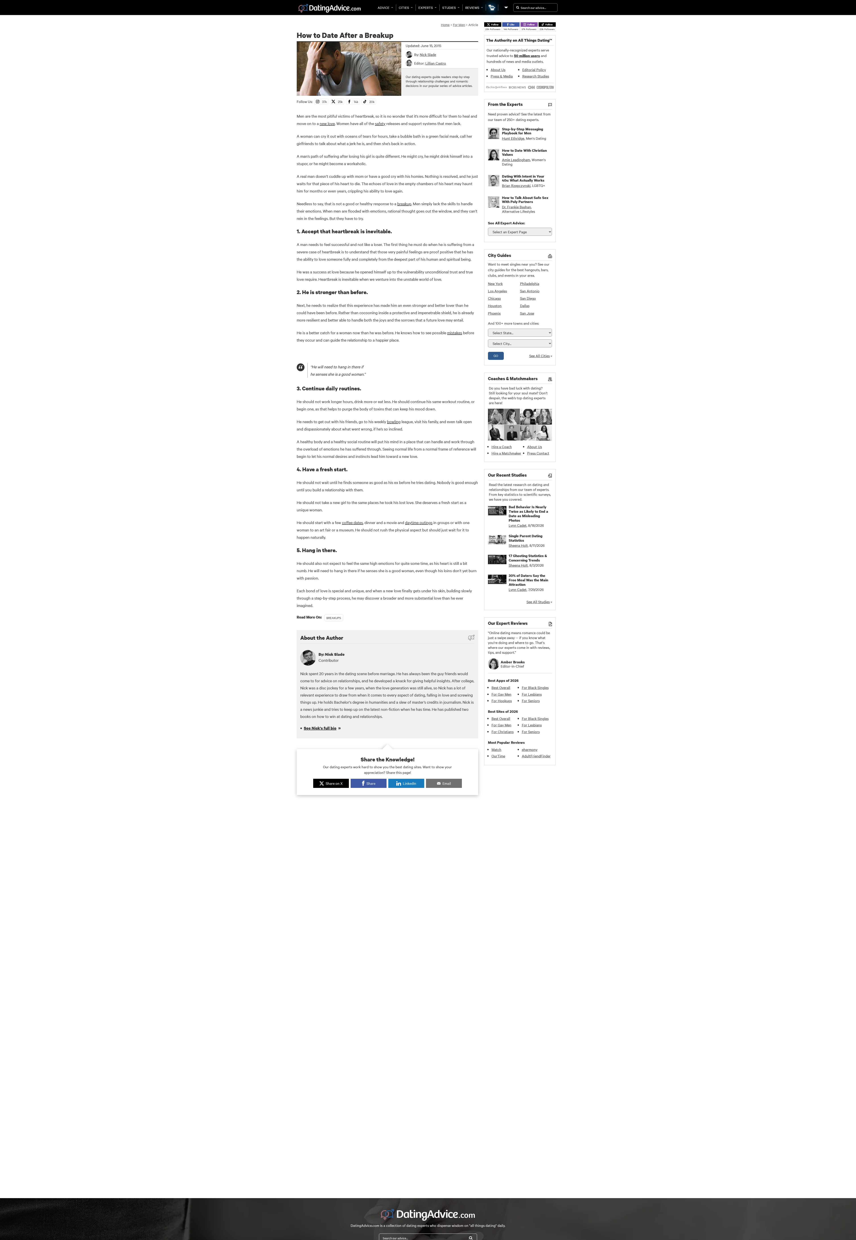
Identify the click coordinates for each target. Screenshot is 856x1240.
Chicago (494, 298)
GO (496, 355)
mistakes (454, 332)
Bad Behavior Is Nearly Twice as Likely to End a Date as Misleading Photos (528, 513)
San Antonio (529, 290)
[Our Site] (505, 7)
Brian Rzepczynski (516, 185)
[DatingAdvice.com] (329, 8)
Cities (404, 7)
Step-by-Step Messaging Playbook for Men (522, 131)
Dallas (524, 305)
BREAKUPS (333, 618)
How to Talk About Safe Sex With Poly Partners (525, 199)
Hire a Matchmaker (506, 453)
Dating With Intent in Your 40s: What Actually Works (523, 178)
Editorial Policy (534, 69)
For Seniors (531, 700)
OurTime (498, 755)
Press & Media (502, 76)
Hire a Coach (502, 446)
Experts (425, 7)
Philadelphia (529, 283)
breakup (404, 203)
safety (380, 123)
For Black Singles (535, 687)
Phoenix (494, 313)
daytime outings (418, 522)
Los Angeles (497, 290)
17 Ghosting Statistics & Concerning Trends (528, 558)
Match (496, 749)
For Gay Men (501, 694)
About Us (498, 69)
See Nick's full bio (320, 728)
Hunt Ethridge (513, 138)
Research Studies (535, 76)
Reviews (472, 7)
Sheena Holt (518, 545)
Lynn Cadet (518, 525)
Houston (495, 305)
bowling (394, 421)
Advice (383, 7)
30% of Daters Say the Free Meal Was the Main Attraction (528, 580)
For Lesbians (532, 694)
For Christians (503, 731)
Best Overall (501, 687)
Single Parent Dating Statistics (525, 538)
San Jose (527, 313)
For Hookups (502, 700)
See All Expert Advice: (506, 223)
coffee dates (352, 522)
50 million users (527, 55)
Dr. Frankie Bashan (516, 206)
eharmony (529, 749)
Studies (449, 7)
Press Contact (538, 453)
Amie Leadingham (516, 159)
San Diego (528, 298)
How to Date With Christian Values (524, 152)
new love (327, 123)
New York (495, 283)
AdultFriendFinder (536, 755)
